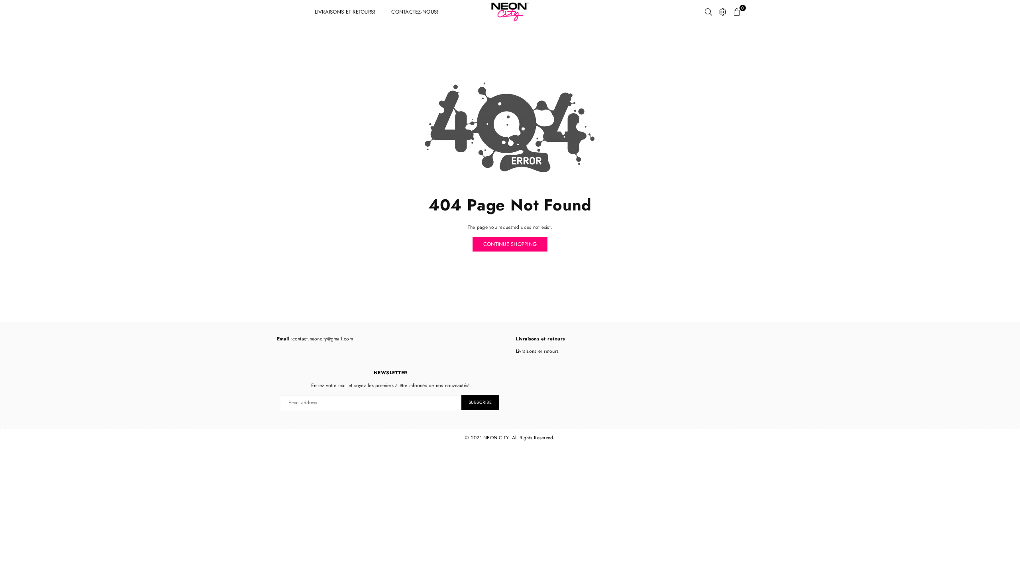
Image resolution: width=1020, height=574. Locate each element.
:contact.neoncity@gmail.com (321, 338)
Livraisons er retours (537, 351)
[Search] (708, 12)
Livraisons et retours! (345, 12)
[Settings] (723, 12)
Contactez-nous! (414, 12)
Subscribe (480, 402)
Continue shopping (510, 244)
